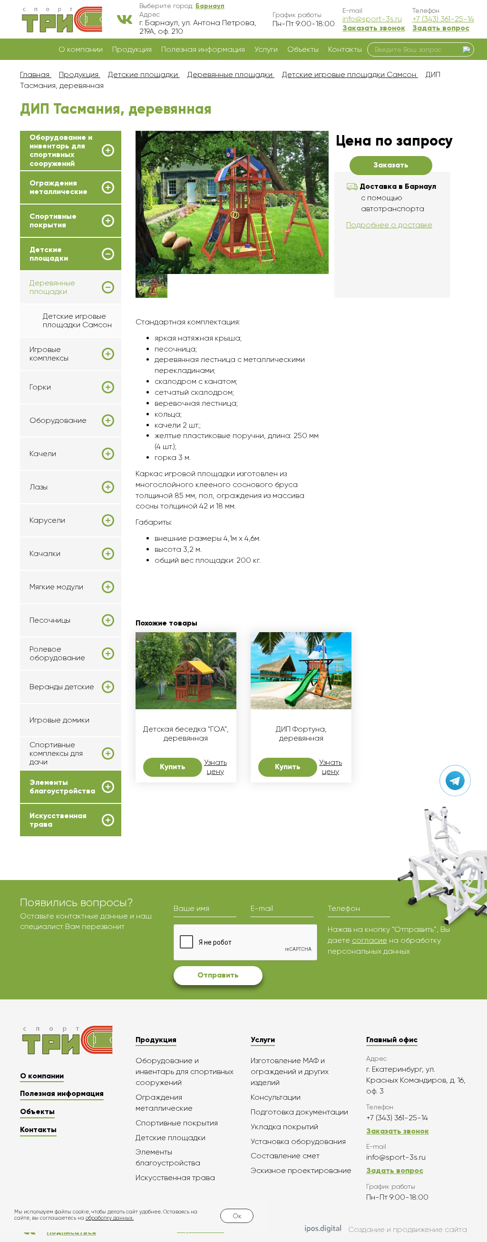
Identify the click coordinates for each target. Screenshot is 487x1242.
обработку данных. (110, 1218)
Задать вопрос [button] (440, 27)
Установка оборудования (298, 1141)
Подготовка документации (299, 1111)
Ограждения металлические (58, 187)
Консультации (276, 1097)
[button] (209, 6)
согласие (369, 940)
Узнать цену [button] (215, 766)
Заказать (391, 164)
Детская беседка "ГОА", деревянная (186, 733)
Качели (42, 454)
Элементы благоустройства (62, 786)
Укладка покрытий (284, 1126)
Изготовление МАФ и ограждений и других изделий (290, 1071)
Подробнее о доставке (389, 224)
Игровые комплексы (48, 353)
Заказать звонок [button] (373, 27)
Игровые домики (59, 719)
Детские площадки (48, 254)
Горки (40, 387)
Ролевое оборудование (57, 653)
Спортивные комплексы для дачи (56, 754)
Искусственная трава (58, 820)
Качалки (44, 553)
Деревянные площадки (52, 287)
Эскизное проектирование (301, 1170)
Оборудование (58, 420)
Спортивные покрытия (53, 220)
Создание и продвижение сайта (407, 1229)
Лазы (38, 487)
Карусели (47, 520)
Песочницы (49, 620)
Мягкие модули (56, 587)
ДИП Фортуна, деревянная (301, 733)
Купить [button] (172, 766)
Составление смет (285, 1155)
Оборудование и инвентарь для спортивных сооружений (60, 150)
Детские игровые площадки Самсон (77, 320)
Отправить (218, 974)
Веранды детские (61, 687)
